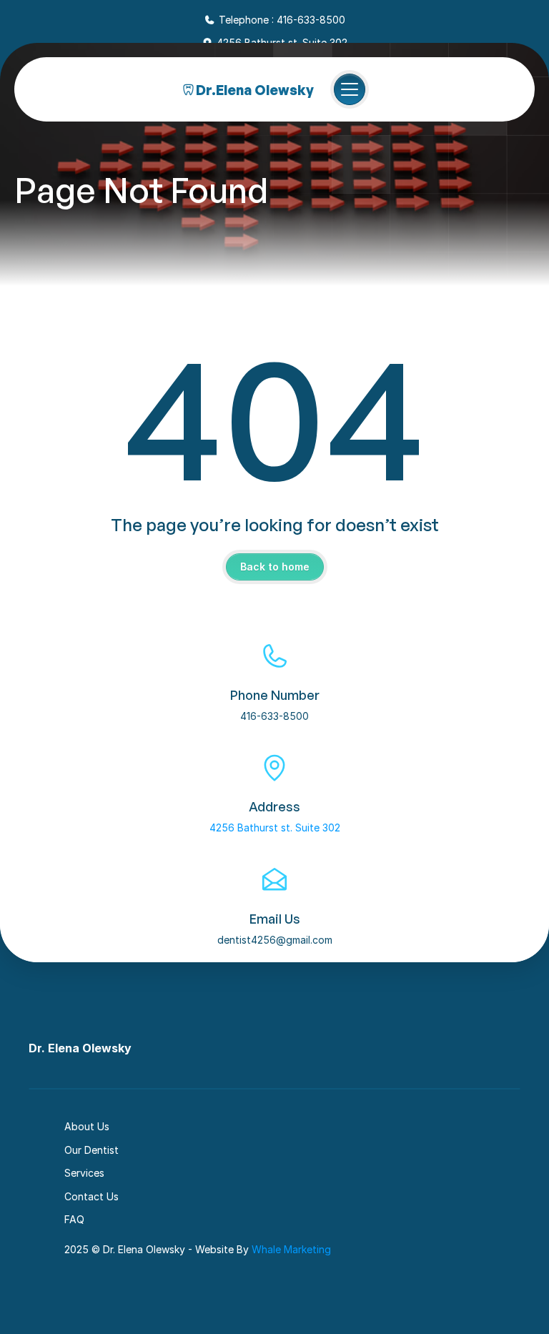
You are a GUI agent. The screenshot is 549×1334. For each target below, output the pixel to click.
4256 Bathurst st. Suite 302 (274, 827)
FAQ (74, 1219)
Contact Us (91, 1196)
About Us (86, 1126)
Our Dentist (91, 1150)
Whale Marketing (291, 1249)
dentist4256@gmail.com (274, 940)
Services (84, 1173)
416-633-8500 (274, 716)
